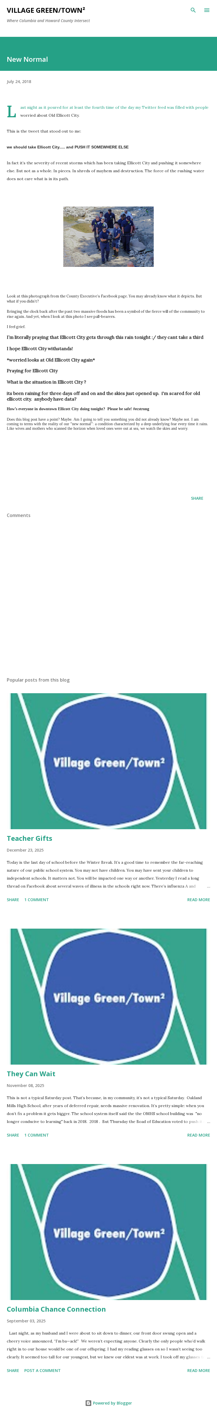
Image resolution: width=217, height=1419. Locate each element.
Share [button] (197, 498)
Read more (198, 899)
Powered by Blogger (112, 1403)
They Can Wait (31, 1073)
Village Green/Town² (46, 10)
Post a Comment (42, 1370)
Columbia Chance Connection (56, 1309)
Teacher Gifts (29, 838)
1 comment (36, 899)
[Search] (193, 10)
